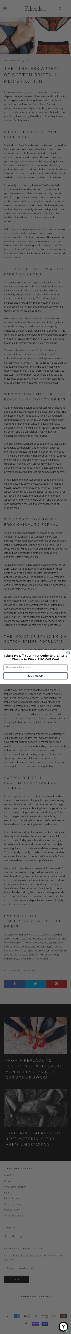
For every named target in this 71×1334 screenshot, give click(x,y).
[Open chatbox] (63, 1327)
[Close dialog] (68, 652)
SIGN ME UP (35, 675)
